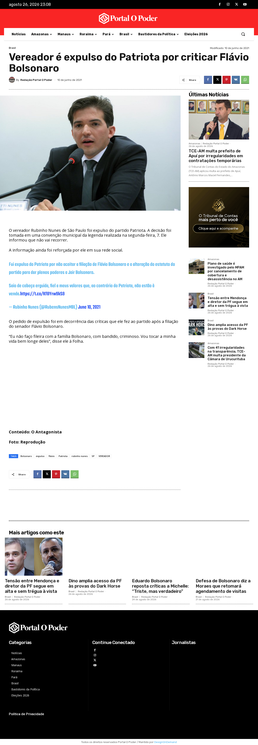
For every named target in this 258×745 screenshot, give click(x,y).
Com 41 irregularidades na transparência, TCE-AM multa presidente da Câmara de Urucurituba (227, 353)
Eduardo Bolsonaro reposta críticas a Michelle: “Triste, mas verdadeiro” (160, 586)
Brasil (12, 48)
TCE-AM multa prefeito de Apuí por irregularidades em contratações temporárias (216, 156)
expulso (40, 456)
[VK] (236, 80)
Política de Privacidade (26, 714)
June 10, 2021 (89, 307)
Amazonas (194, 144)
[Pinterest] (227, 80)
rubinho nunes (80, 456)
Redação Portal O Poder (36, 80)
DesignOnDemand (165, 742)
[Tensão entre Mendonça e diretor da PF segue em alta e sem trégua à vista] (196, 300)
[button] (243, 34)
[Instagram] (228, 4)
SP (93, 456)
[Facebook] (220, 4)
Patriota (63, 456)
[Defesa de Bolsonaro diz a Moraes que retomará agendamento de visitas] (224, 556)
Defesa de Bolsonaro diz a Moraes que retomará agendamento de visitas (223, 586)
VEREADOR (104, 456)
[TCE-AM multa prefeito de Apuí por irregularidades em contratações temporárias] (219, 119)
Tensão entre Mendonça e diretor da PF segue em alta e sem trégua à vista (228, 302)
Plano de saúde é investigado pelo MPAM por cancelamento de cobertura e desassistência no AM (226, 271)
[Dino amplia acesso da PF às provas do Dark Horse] (196, 327)
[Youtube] (245, 4)
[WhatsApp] (245, 80)
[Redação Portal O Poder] (12, 80)
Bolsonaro (26, 456)
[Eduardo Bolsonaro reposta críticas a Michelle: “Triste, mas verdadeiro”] (161, 556)
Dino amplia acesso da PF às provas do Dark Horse (228, 327)
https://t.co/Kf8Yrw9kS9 (42, 294)
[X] (236, 4)
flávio (52, 456)
